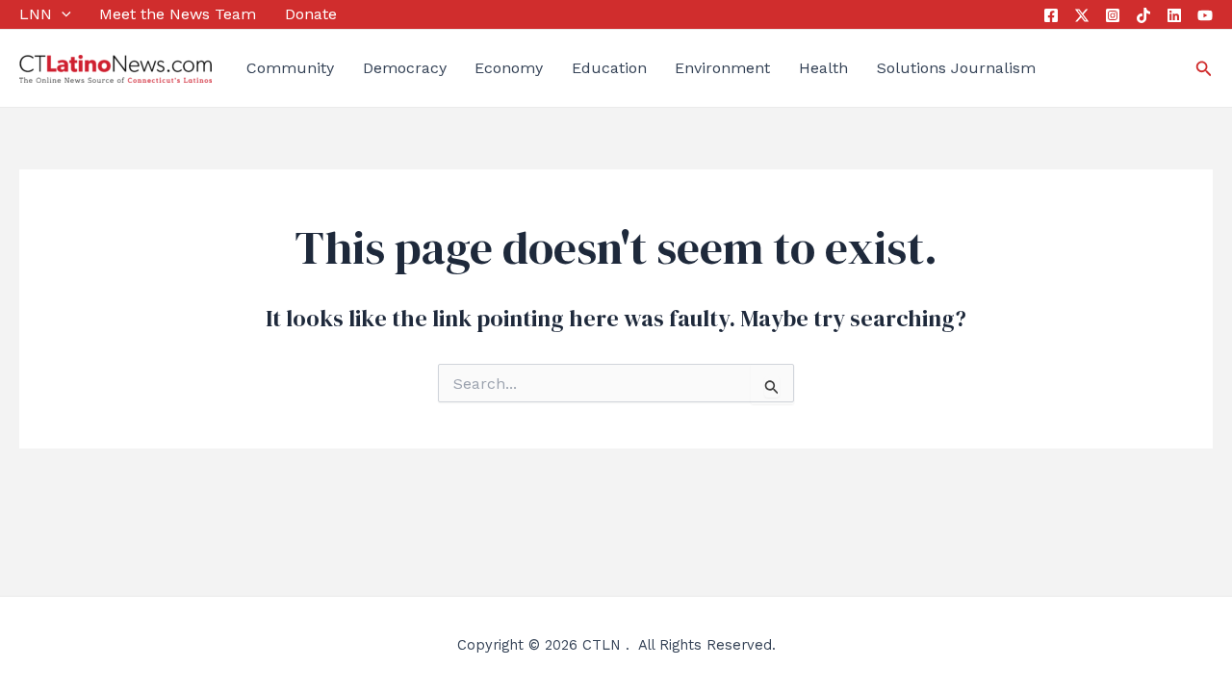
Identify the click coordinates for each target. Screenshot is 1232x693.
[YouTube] (1205, 15)
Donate (311, 14)
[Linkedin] (1174, 15)
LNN (35, 14)
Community (290, 68)
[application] (61, 14)
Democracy (405, 68)
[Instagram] (1112, 15)
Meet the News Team (177, 14)
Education (609, 68)
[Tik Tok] (1143, 15)
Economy (509, 68)
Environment (722, 68)
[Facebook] (1051, 15)
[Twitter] (1082, 15)
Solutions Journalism (956, 68)
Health (823, 68)
